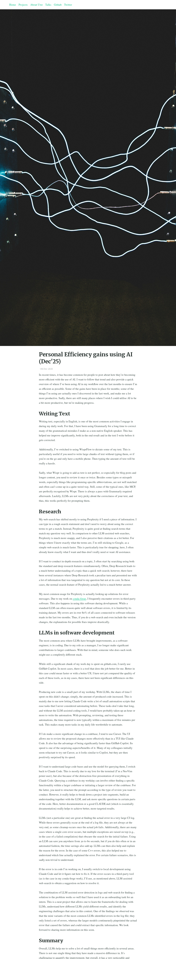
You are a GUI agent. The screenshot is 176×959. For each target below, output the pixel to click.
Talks (48, 4)
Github (58, 4)
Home (12, 4)
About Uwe (36, 4)
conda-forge (79, 598)
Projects (23, 4)
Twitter (68, 4)
